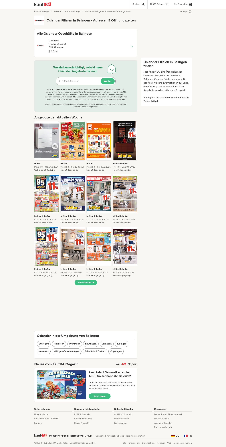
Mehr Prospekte (86, 282)
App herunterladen (163, 423)
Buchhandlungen (73, 11)
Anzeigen (184, 11)
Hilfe (124, 443)
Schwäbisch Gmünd (95, 351)
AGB (169, 443)
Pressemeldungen (163, 427)
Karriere (38, 423)
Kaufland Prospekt (83, 418)
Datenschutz (148, 443)
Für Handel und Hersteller (46, 418)
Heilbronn (59, 344)
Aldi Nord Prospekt (123, 414)
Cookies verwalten (183, 443)
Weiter (108, 81)
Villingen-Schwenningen (66, 351)
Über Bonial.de (41, 414)
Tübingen (121, 344)
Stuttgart (44, 344)
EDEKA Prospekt (82, 414)
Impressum (134, 443)
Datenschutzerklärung (115, 99)
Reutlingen (91, 344)
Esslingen (107, 344)
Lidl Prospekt (120, 423)
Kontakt (161, 443)
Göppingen (116, 351)
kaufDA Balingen (42, 11)
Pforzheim (74, 344)
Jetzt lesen (99, 396)
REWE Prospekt (81, 423)
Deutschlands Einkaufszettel (168, 414)
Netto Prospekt (121, 418)
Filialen (57, 11)
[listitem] (46, 146)
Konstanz (44, 351)
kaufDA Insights (161, 418)
